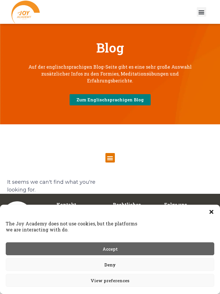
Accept (110, 249)
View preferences (110, 280)
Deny (110, 265)
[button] (211, 212)
